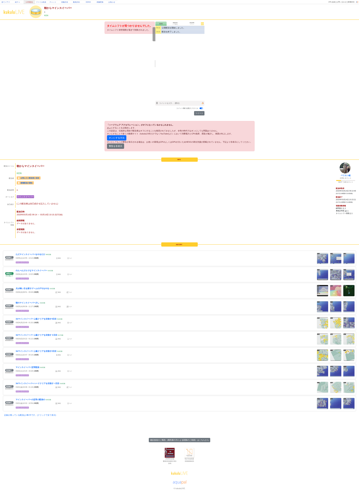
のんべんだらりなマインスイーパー (31, 270)
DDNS (88, 2)
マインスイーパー (25, 197)
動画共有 (76, 2)
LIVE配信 (29, 2)
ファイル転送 (41, 2)
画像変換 (100, 2)
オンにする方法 (117, 138)
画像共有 (64, 2)
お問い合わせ (341, 2)
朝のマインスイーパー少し (27, 303)
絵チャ (17, 2)
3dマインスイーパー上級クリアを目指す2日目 (36, 351)
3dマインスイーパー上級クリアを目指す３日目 (36, 335)
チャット (53, 2)
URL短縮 (331, 2)
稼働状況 (351, 2)
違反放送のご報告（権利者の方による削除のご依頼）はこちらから (179, 440)
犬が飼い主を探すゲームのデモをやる (32, 288)
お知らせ (111, 2)
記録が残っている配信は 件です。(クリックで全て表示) (30, 415)
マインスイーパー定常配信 (27, 367)
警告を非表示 (115, 146)
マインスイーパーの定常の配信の (30, 399)
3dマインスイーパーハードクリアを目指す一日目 (37, 383)
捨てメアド (6, 2)
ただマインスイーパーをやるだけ (30, 254)
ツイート (199, 113)
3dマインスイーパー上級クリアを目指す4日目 (36, 319)
